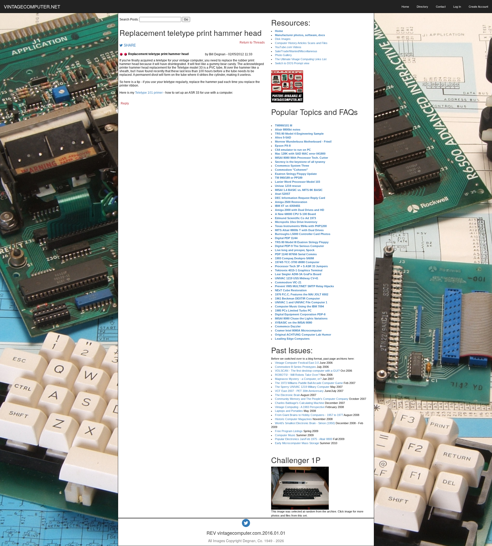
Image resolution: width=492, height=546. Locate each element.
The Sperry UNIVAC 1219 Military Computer (302, 386)
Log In (457, 6)
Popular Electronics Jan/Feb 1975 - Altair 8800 (303, 439)
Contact (441, 6)
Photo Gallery (283, 55)
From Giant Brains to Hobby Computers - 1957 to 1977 (309, 414)
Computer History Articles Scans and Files (301, 43)
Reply (125, 103)
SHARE (129, 45)
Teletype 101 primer (149, 92)
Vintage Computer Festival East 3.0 (297, 362)
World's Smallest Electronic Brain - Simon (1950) (305, 423)
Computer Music (285, 435)
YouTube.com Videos (288, 47)
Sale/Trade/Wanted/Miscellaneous (296, 51)
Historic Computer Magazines (293, 419)
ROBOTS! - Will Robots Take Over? (297, 374)
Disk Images (283, 38)
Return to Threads (252, 42)
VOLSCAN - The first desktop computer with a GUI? (307, 370)
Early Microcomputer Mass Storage (297, 443)
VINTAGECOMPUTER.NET (32, 6)
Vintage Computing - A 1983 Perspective (300, 407)
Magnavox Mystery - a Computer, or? (298, 378)
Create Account (478, 6)
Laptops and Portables (289, 410)
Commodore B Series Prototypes (295, 366)
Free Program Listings (289, 431)
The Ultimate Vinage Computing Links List (300, 59)
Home (405, 6)
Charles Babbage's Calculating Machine (299, 402)
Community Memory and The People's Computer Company (311, 398)
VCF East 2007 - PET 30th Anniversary (299, 390)
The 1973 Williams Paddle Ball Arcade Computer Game (309, 382)
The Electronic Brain (287, 395)
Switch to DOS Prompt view (292, 63)
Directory (422, 6)
